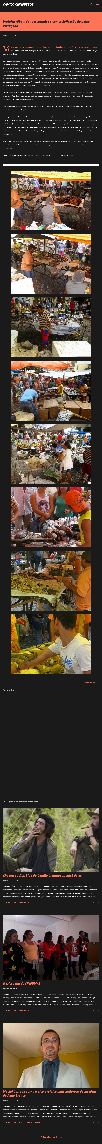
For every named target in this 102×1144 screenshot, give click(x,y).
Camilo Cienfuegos (18, 4)
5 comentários (26, 902)
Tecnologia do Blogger (52, 1137)
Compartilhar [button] (89, 682)
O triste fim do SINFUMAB (22, 983)
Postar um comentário (30, 1122)
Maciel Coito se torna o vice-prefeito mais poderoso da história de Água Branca (49, 1094)
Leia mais (95, 902)
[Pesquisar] (91, 4)
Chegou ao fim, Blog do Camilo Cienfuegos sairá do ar (42, 875)
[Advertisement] (51, 774)
